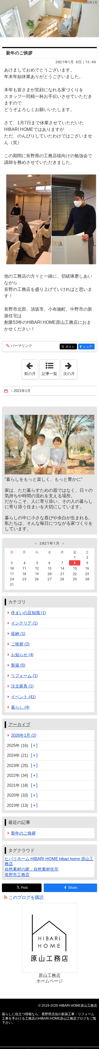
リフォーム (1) (24, 675)
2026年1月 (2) (23, 735)
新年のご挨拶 (19, 53)
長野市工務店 (17, 874)
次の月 (70, 368)
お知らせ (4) (22, 654)
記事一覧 (49, 373)
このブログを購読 (26, 897)
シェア (88, 347)
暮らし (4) (20, 707)
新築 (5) (18, 665)
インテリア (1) (24, 623)
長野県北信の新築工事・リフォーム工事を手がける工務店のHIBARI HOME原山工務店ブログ (49, 18)
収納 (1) (18, 633)
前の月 (31, 368)
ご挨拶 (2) (20, 644)
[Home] (6, 391)
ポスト (71, 347)
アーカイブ (19, 724)
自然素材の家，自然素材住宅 (31, 869)
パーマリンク (21, 346)
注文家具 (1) (22, 686)
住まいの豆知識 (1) (28, 612)
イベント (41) (23, 696)
